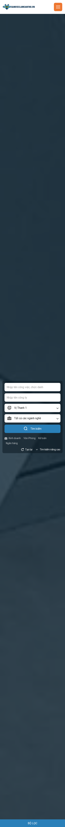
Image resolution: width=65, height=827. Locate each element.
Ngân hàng (12, 443)
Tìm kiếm (36, 428)
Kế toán (42, 438)
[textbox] (32, 418)
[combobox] (32, 408)
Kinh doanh (15, 438)
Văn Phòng (30, 438)
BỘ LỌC (32, 823)
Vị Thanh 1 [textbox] (20, 408)
